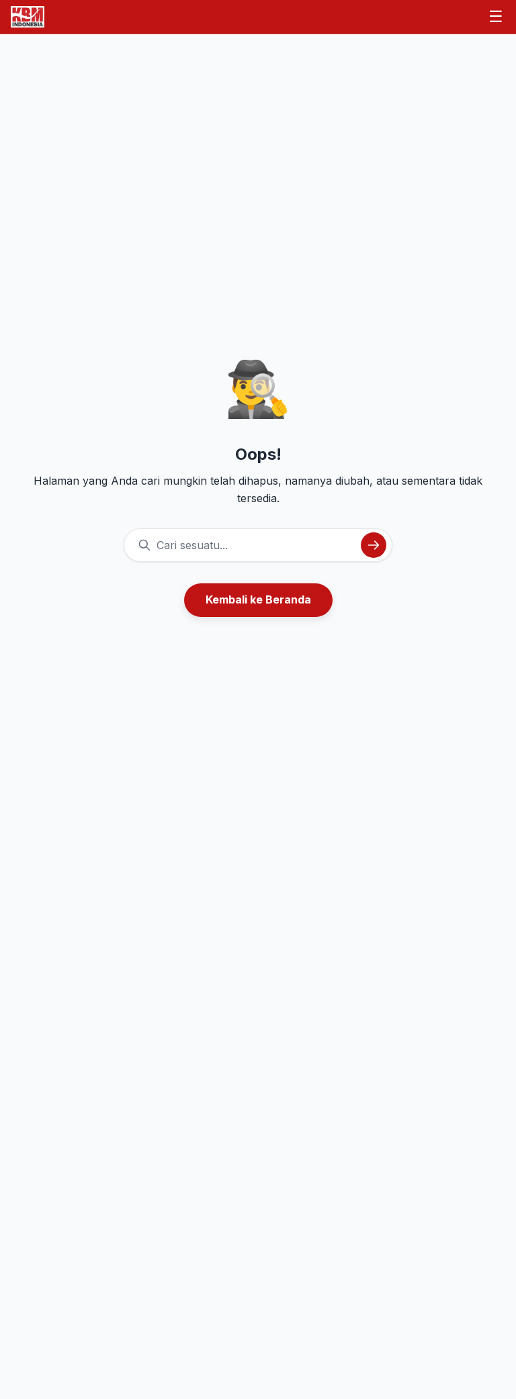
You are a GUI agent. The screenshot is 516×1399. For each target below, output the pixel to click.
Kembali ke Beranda (258, 599)
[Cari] (373, 545)
